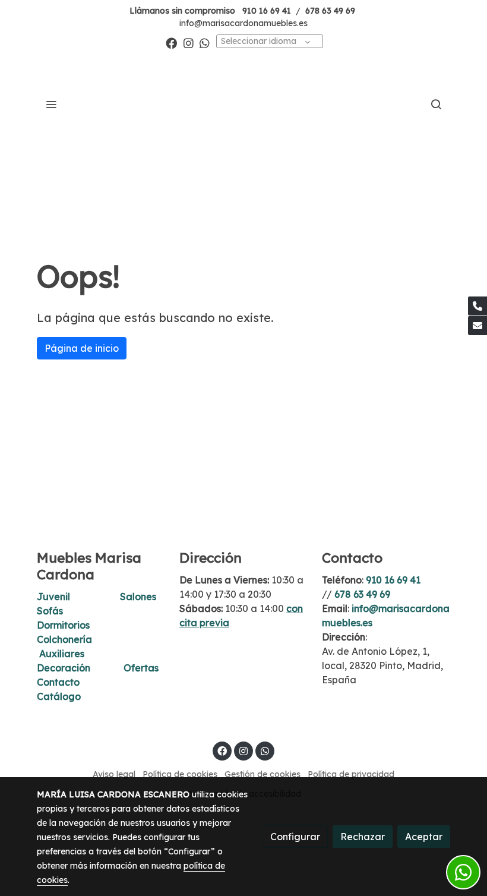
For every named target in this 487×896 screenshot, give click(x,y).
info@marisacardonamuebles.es (243, 23)
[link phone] (477, 306)
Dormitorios (63, 625)
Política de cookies (180, 774)
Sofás (50, 611)
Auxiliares (61, 654)
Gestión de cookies (262, 774)
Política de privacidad (351, 774)
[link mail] (477, 325)
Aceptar (423, 837)
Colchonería (64, 639)
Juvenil (53, 596)
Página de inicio (82, 348)
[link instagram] (189, 42)
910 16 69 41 (266, 10)
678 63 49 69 (330, 10)
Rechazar (362, 837)
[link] (244, 104)
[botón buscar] (436, 104)
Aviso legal (114, 774)
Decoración (63, 668)
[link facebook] (171, 42)
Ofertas (141, 668)
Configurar (295, 837)
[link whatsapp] (205, 42)
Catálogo (59, 696)
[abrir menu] (51, 104)
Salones (138, 596)
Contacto (58, 682)
